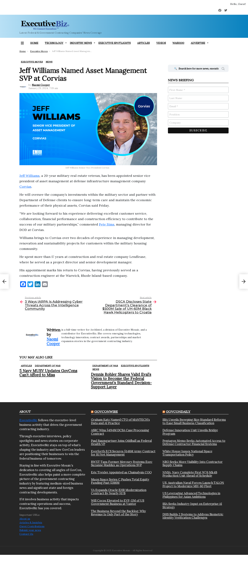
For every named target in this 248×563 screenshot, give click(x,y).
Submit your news (30, 530)
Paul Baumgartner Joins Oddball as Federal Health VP (121, 442)
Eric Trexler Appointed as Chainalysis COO (121, 472)
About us (24, 518)
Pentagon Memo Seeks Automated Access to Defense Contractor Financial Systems (193, 442)
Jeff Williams (29, 176)
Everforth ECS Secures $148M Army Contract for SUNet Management (123, 453)
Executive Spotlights (114, 43)
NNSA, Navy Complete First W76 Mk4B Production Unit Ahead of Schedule (189, 474)
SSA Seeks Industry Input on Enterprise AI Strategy (192, 505)
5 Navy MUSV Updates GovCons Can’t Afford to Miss (48, 372)
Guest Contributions (31, 526)
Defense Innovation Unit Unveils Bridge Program (190, 432)
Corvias (25, 186)
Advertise (198, 43)
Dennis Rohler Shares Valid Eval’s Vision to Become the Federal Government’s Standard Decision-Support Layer (121, 380)
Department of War (47, 365)
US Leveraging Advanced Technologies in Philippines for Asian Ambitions (191, 495)
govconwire (106, 411)
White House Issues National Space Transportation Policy (187, 453)
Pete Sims (106, 224)
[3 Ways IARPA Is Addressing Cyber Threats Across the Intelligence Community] (4, 281)
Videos (161, 43)
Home (34, 43)
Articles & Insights (30, 522)
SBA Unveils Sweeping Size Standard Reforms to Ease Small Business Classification (194, 421)
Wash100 (178, 43)
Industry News (81, 43)
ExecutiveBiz (28, 420)
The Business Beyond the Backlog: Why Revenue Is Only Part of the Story (118, 512)
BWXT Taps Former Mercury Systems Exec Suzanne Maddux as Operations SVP (121, 463)
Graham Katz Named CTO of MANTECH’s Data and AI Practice (120, 421)
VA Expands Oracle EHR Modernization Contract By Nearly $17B (118, 491)
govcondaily (178, 411)
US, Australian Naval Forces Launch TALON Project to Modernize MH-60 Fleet (193, 484)
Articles (143, 43)
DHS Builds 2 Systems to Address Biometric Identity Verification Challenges (192, 516)
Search (223, 69)
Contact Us (26, 534)
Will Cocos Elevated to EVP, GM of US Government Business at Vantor (117, 502)
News (95, 369)
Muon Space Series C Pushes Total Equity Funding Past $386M (120, 481)
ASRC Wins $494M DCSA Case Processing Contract (120, 432)
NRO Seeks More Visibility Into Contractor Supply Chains (192, 463)
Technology (54, 43)
